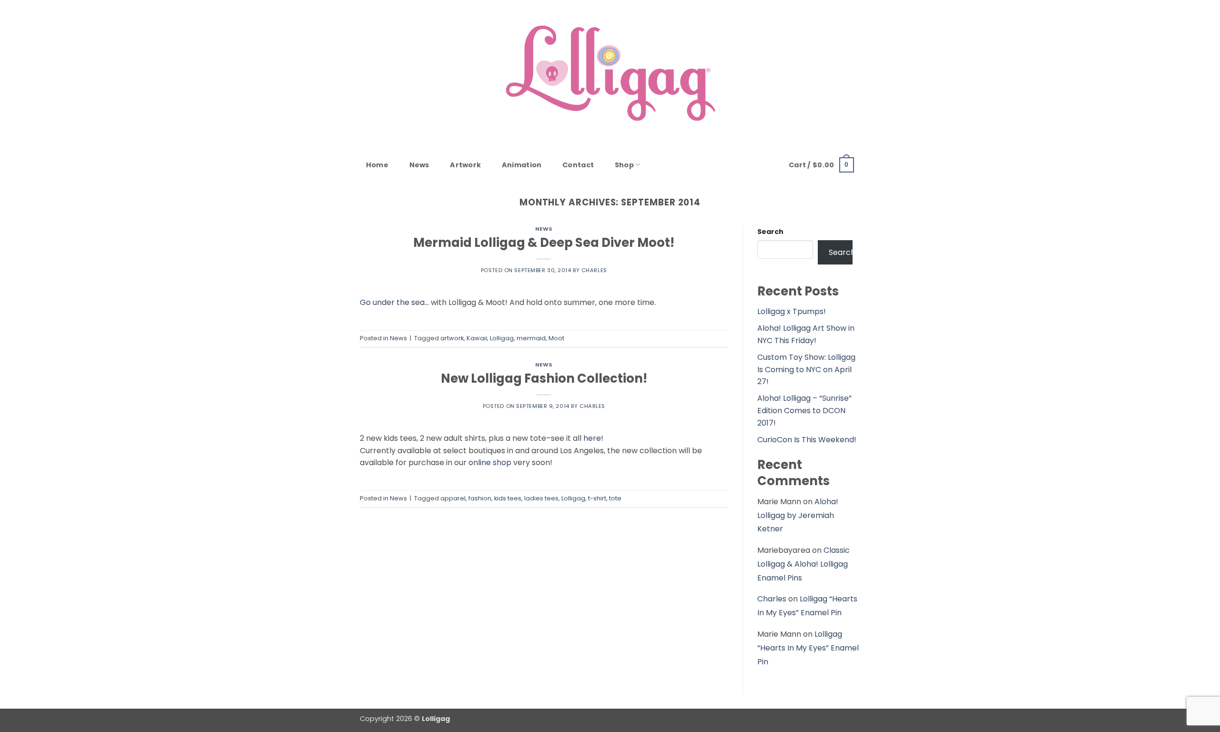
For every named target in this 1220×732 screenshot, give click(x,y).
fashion (479, 498)
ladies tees (541, 498)
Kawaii (477, 338)
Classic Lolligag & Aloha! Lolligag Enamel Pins (803, 564)
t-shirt (597, 498)
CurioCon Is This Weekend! (806, 439)
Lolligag (502, 338)
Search (770, 231)
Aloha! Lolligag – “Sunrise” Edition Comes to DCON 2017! (804, 410)
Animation (522, 165)
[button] (821, 164)
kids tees (507, 498)
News (419, 165)
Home (377, 165)
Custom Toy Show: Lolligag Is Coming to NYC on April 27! (806, 369)
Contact (578, 165)
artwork (452, 338)
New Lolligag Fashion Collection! (544, 378)
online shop (489, 462)
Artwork (465, 165)
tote (615, 498)
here (592, 438)
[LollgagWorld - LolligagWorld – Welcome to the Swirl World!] (610, 73)
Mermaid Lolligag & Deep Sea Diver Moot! (543, 242)
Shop (624, 165)
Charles (594, 270)
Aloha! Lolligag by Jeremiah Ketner (797, 515)
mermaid (531, 338)
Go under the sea (392, 302)
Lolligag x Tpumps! (791, 311)
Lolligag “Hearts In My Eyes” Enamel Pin (808, 648)
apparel (453, 498)
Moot (556, 338)
